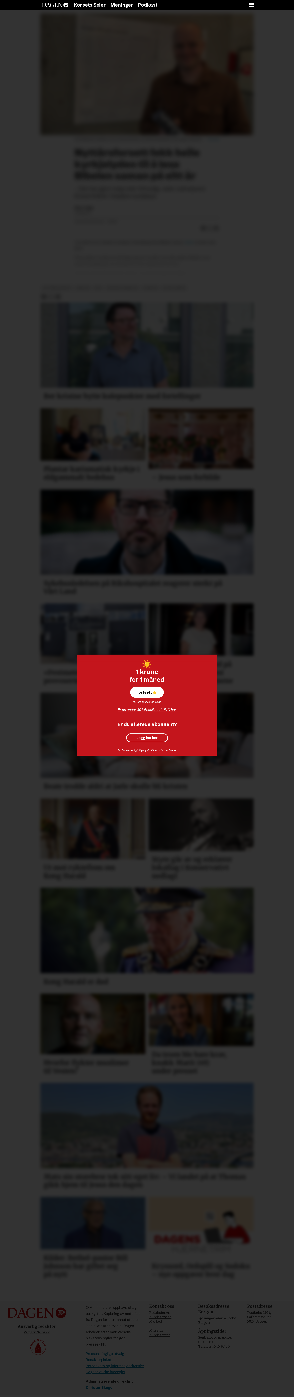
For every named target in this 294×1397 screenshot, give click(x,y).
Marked (155, 1321)
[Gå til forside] (54, 5)
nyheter (150, 288)
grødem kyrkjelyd (122, 288)
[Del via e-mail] (216, 228)
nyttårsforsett (57, 288)
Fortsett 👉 (147, 692)
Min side (156, 1330)
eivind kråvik (174, 288)
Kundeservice (160, 1317)
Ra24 (189, 242)
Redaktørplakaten (100, 1359)
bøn (98, 288)
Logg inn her (147, 738)
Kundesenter (159, 1335)
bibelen (83, 288)
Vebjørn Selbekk (37, 1332)
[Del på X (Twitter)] (210, 228)
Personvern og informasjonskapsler (115, 1366)
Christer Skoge (99, 1387)
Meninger (121, 5)
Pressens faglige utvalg (105, 1353)
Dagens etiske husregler (105, 1372)
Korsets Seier (90, 5)
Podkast (148, 5)
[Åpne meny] (251, 5)
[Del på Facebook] (203, 228)
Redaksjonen (159, 1313)
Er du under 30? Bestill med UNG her (147, 709)
